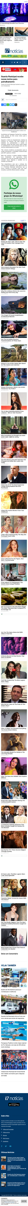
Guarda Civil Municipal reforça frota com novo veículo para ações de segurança (16, 1184)
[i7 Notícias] (14, 50)
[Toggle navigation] (3, 62)
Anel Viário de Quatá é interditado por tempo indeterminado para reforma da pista (16, 1168)
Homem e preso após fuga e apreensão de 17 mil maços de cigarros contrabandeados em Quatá (16, 1159)
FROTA (4, 1012)
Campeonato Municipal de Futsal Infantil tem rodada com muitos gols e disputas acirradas (13, 1073)
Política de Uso (6, 1132)
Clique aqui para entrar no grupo (14, 207)
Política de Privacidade (8, 1129)
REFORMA (5, 985)
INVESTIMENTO (9, 93)
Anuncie (5, 1135)
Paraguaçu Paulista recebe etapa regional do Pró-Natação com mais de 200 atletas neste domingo (13, 1045)
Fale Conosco (6, 1138)
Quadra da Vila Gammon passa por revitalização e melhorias (16, 1174)
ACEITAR (24, 1201)
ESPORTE (5, 1067)
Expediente (5, 1141)
